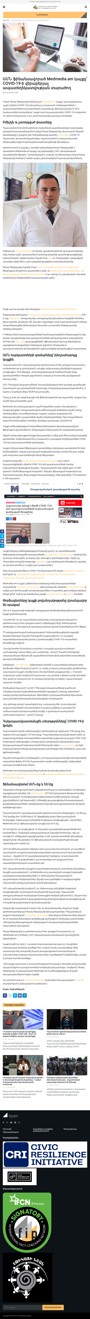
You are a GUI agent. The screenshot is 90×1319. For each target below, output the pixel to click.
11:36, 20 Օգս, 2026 (53, 1085)
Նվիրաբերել (42, 15)
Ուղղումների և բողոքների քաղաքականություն (43, 1130)
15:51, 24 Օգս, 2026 (9, 1039)
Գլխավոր (6, 20)
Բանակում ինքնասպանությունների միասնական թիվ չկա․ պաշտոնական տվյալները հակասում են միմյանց (63, 1080)
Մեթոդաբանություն (11, 1132)
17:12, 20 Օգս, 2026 (9, 1087)
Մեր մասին (7, 1129)
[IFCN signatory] (27, 1222)
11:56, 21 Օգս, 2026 (53, 1037)
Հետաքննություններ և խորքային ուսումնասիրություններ (30, 20)
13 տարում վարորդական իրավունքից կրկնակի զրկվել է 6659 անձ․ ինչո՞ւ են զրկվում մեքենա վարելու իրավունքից (19, 1034)
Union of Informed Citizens (22, 1316)
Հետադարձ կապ (70, 1129)
